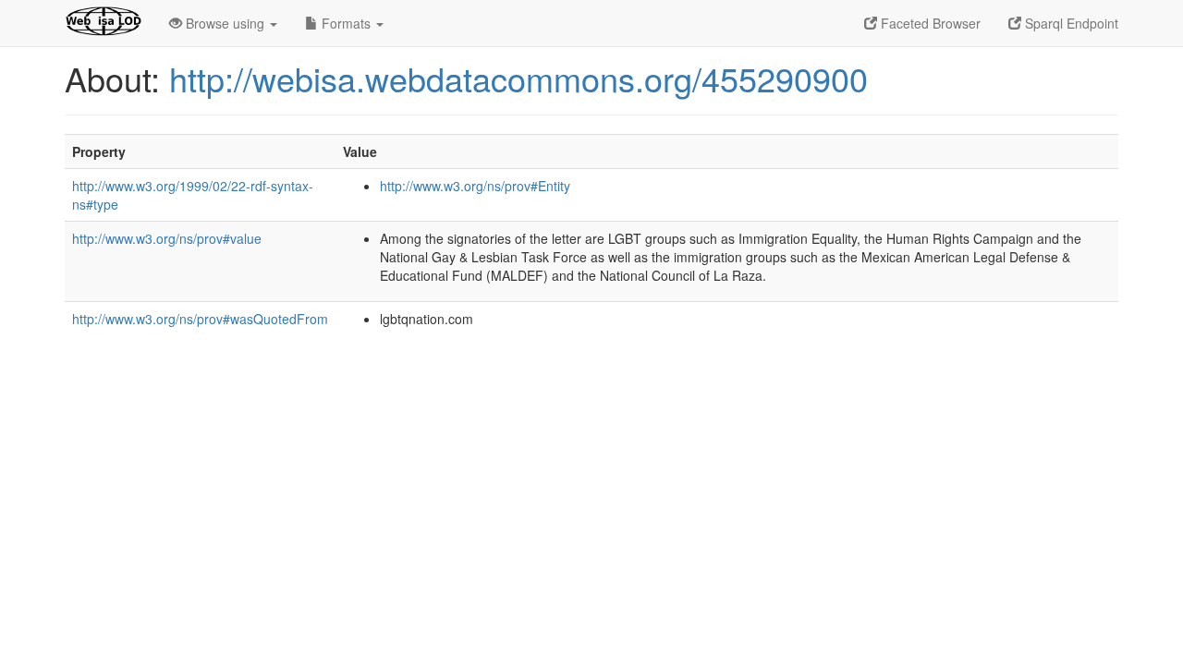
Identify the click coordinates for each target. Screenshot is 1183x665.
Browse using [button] (225, 23)
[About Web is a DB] (103, 23)
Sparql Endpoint (1069, 23)
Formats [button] (346, 23)
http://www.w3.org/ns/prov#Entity (475, 185)
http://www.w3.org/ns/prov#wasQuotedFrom (200, 318)
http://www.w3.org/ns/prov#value (167, 238)
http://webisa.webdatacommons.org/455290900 (518, 78)
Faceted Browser (929, 23)
